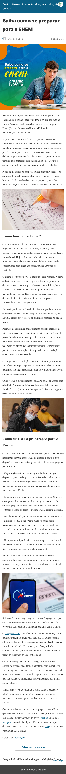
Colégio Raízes (12, 633)
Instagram (7, 722)
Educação (20, 737)
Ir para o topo (57, 760)
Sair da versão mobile (33, 769)
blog (47, 726)
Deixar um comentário (33, 747)
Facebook (44, 717)
